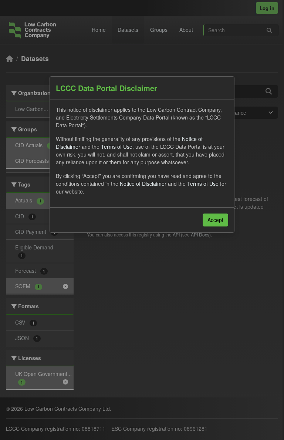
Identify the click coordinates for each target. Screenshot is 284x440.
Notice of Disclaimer (143, 183)
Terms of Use (116, 146)
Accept (215, 220)
